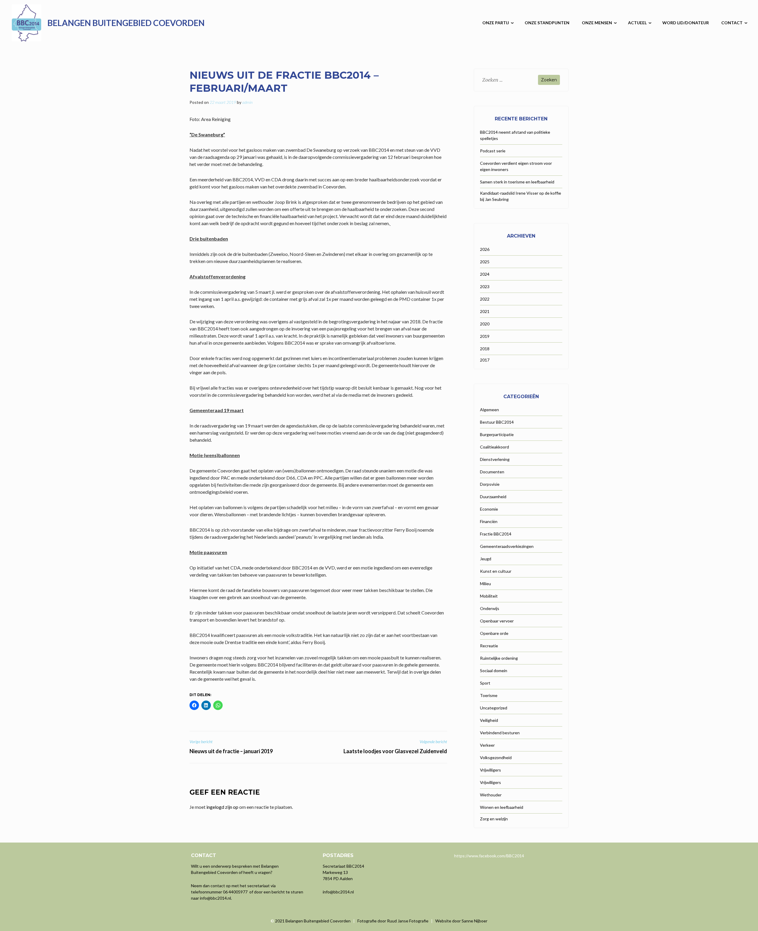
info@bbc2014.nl (215, 898)
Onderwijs (489, 608)
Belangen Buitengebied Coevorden (126, 23)
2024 (484, 274)
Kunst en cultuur (495, 571)
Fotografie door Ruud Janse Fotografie (392, 920)
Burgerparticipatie (497, 434)
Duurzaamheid (493, 496)
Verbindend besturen (500, 732)
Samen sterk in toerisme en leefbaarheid (517, 181)
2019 (484, 336)
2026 (484, 249)
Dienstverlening (495, 459)
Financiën (488, 521)
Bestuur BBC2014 (497, 422)
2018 (484, 348)
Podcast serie (492, 150)
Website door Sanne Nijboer (461, 920)
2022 (484, 298)
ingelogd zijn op (222, 807)
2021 (484, 311)
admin (247, 102)
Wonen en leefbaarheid (501, 807)
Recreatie (489, 645)
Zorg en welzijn (494, 818)
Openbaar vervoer (497, 620)
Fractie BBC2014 (495, 533)
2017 (484, 359)
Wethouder (491, 794)
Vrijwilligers (490, 769)
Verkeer (487, 745)
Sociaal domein (493, 670)
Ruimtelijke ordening (499, 658)
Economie (489, 509)
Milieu (485, 583)
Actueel (637, 22)
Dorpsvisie (490, 484)
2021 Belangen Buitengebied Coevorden (313, 920)
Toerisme (488, 695)
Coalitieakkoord (494, 446)
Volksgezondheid (496, 757)
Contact (732, 22)
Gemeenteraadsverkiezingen (507, 546)
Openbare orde (494, 633)
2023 (484, 286)
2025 (484, 261)
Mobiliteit (489, 595)
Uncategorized (493, 707)
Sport (485, 682)
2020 (484, 323)
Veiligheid (489, 720)
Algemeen (489, 409)
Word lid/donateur (685, 22)
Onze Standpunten (547, 22)
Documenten (492, 471)
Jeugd (485, 558)
